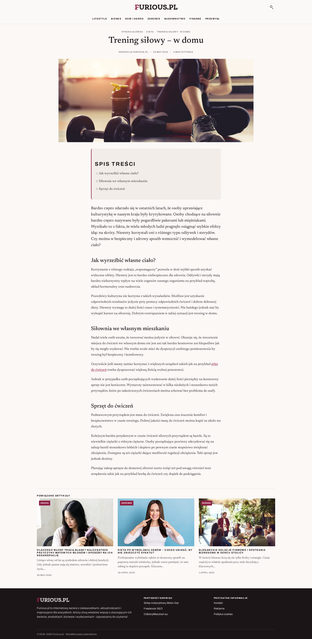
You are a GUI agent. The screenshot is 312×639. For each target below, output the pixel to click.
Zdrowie (154, 18)
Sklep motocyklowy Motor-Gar (161, 602)
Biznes (116, 18)
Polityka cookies (223, 614)
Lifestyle (99, 18)
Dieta (149, 32)
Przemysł (212, 18)
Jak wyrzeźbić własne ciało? (119, 173)
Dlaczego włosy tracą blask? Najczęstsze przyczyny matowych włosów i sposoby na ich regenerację (75, 553)
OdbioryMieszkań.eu (156, 614)
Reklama (219, 608)
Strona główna (132, 32)
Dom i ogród (134, 18)
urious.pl (156, 7)
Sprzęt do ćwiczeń (112, 189)
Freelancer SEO (153, 608)
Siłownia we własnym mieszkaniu (123, 181)
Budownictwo (174, 18)
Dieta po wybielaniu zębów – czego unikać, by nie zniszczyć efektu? (155, 551)
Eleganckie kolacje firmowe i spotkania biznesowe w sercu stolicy (232, 551)
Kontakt (218, 602)
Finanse (195, 18)
